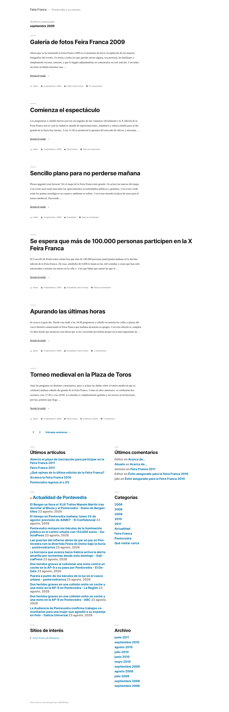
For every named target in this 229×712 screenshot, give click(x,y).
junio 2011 (121, 637)
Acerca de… (136, 459)
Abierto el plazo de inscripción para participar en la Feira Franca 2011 (67, 461)
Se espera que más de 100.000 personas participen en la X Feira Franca (111, 244)
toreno (95, 419)
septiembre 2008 (127, 681)
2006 (118, 504)
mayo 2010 (122, 661)
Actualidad (71, 217)
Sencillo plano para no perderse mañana (85, 173)
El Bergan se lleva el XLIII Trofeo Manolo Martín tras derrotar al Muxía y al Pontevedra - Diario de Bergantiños (68, 508)
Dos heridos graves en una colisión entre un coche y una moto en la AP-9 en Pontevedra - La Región (67, 586)
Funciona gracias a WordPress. (55, 702)
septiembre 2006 (127, 686)
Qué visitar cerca (126, 543)
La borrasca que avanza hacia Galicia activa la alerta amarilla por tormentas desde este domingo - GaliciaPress (67, 555)
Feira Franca (38, 9)
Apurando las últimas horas (67, 311)
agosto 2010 (123, 647)
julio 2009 (121, 676)
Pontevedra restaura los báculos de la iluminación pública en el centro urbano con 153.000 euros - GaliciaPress (67, 531)
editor (35, 86)
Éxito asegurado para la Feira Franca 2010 (158, 474)
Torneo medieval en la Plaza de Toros (80, 374)
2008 (118, 509)
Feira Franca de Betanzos (46, 638)
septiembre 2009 (127, 666)
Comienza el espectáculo (65, 109)
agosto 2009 (123, 671)
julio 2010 (121, 652)
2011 (117, 524)
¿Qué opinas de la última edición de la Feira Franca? (67, 472)
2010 (118, 519)
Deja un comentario (91, 149)
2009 (69, 86)
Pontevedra (122, 538)
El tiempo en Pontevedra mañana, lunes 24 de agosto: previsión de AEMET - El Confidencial (63, 518)
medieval (87, 419)
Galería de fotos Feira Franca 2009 (77, 41)
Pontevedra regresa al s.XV (49, 482)
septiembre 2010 (126, 642)
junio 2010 (122, 657)
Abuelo (119, 464)
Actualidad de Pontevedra (60, 497)
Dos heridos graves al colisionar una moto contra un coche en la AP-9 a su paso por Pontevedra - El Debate (67, 567)
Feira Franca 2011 (42, 468)
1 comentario (109, 419)
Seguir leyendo (40, 75)
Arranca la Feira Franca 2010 (50, 477)
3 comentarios (100, 351)
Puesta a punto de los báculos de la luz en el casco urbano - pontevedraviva (66, 577)
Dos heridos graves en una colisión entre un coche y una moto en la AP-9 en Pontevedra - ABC (67, 598)
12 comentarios (95, 86)
